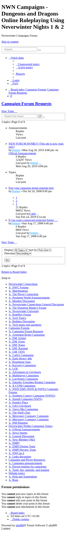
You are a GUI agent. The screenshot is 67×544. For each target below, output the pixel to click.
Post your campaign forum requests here (31, 187)
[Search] (39, 50)
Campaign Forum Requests (26, 103)
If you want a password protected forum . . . (33, 220)
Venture (15, 150)
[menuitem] (27, 64)
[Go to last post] (40, 162)
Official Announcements (22, 153)
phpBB (20, 525)
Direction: (10, 253)
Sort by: (33, 249)
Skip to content (9, 41)
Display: (9, 249)
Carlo (32, 213)
